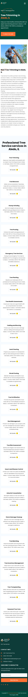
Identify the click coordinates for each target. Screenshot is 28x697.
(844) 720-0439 (8, 34)
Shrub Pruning (14, 373)
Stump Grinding (14, 206)
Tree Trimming (14, 158)
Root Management (14, 421)
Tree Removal (14, 182)
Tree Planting (14, 277)
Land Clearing (14, 349)
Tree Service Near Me (13, 693)
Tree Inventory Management (14, 563)
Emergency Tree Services (14, 253)
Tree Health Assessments (14, 301)
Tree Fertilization (14, 397)
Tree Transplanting (14, 587)
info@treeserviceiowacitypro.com (12, 658)
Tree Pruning (14, 229)
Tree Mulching (14, 541)
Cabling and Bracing (14, 325)
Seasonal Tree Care (14, 609)
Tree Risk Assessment (14, 445)
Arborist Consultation (14, 493)
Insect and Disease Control (14, 469)
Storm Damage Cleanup (14, 517)
